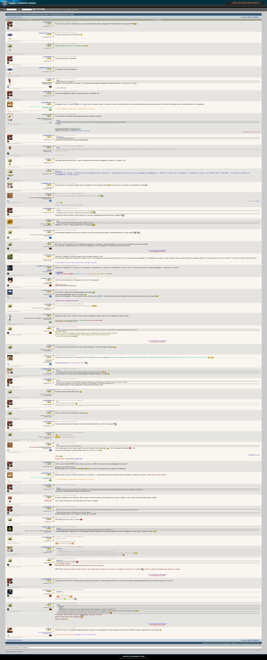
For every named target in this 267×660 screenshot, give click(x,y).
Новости (234, 3)
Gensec (49, 193)
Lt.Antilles (48, 230)
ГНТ (260, 3)
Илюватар (48, 496)
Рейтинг (256, 3)
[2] (248, 17)
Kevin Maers (48, 527)
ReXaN (58, 120)
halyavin (49, 159)
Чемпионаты (249, 3)
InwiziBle (49, 255)
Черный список (255, 2)
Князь (50, 628)
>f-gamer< (48, 314)
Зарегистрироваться (50, 9)
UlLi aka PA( (48, 114)
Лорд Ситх (48, 590)
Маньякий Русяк (46, 33)
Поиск (243, 2)
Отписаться (18, 17)
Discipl (58, 604)
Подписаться (11, 17)
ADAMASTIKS (47, 183)
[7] (253, 17)
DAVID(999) (48, 22)
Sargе (50, 79)
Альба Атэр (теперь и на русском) (80, 130)
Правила (235, 2)
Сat (51, 242)
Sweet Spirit (48, 290)
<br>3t (57, 280)
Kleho (50, 44)
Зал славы (248, 2)
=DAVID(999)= (47, 579)
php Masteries (60, 136)
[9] (257, 17)
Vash (57, 80)
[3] (250, 17)
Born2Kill (49, 304)
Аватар (49, 432)
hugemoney (48, 518)
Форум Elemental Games (14, 14)
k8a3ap (49, 220)
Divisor (58, 380)
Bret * (50, 170)
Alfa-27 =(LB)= (47, 278)
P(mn (57, 221)
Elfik (50, 345)
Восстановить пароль (62, 9)
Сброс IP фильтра (73, 9)
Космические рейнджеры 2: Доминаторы (36, 14)
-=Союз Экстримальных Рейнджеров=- (157, 250)
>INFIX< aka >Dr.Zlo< (45, 266)
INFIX (57, 328)
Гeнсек (258, 201)
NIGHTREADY (47, 102)
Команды (243, 3)
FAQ (240, 2)
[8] (255, 17)
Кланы (238, 3)
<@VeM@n (48, 146)
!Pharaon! (48, 356)
